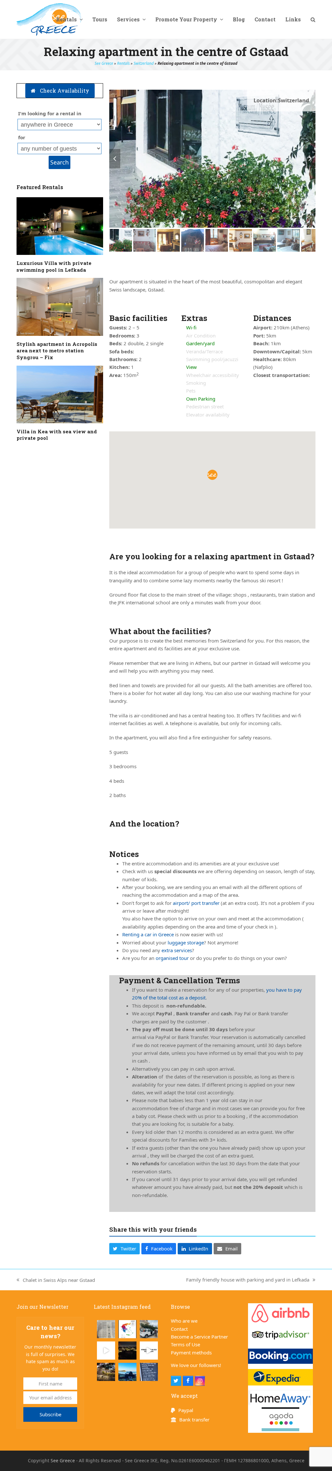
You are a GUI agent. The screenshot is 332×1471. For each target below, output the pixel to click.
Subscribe (50, 1414)
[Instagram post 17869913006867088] (149, 1372)
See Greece (104, 63)
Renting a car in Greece (148, 934)
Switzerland (144, 63)
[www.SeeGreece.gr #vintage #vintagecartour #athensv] (127, 1372)
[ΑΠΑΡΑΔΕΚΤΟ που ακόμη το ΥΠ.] (127, 1329)
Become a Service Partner (199, 1336)
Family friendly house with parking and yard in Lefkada (247, 1279)
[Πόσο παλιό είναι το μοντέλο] (149, 1329)
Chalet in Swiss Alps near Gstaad (56, 1280)
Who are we (184, 1320)
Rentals (123, 63)
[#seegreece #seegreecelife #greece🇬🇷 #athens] (127, 1350)
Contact (179, 1329)
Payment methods (191, 1352)
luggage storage (186, 942)
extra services (176, 950)
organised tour (172, 958)
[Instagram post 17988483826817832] (149, 1350)
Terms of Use (185, 1344)
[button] (313, 19)
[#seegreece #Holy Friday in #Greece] (106, 1372)
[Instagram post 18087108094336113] (106, 1350)
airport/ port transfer (196, 903)
